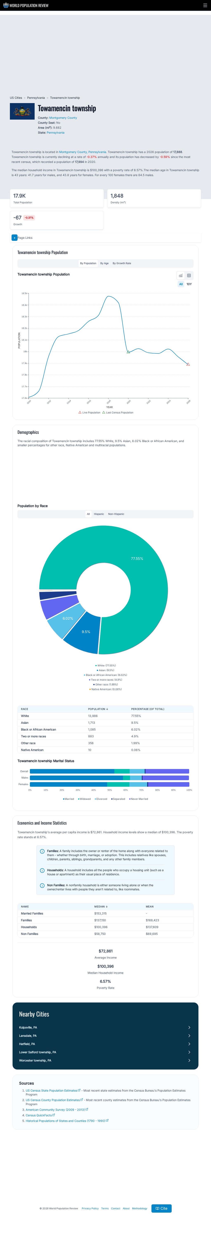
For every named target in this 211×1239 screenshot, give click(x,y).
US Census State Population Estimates (51, 1090)
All (181, 284)
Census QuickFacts (39, 1115)
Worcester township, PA (35, 1060)
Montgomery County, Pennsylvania (82, 152)
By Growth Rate (122, 263)
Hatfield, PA (27, 1044)
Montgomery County (63, 117)
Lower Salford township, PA (37, 1052)
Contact (115, 1208)
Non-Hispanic (116, 513)
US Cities (16, 97)
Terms (105, 1208)
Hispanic (99, 513)
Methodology (139, 1208)
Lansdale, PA (28, 1035)
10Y (189, 284)
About (126, 1208)
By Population (88, 263)
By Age (104, 263)
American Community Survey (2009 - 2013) (55, 1109)
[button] (205, 5)
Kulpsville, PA (28, 1027)
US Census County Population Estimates (53, 1100)
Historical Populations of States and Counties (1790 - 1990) (65, 1121)
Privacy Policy (90, 1208)
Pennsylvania (36, 97)
